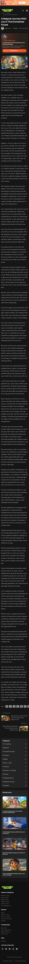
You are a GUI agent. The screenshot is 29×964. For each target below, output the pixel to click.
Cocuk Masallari (6, 930)
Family (6, 774)
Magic (6, 759)
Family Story (5, 903)
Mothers (6, 747)
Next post (14, 726)
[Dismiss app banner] (27, 3)
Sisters (6, 766)
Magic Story (4, 899)
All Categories (5, 905)
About (2, 912)
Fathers (6, 755)
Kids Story (4, 934)
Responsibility (9, 778)
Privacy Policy (5, 916)
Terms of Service (6, 918)
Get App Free (13, 50)
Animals (6, 785)
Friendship (7, 744)
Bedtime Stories (9, 781)
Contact (3, 920)
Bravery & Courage (10, 770)
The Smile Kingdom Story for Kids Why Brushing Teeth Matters (12, 811)
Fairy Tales (8, 762)
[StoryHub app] (2, 2)
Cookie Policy (5, 914)
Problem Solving (9, 751)
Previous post (15, 716)
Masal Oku (4, 928)
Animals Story (5, 901)
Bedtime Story (5, 895)
